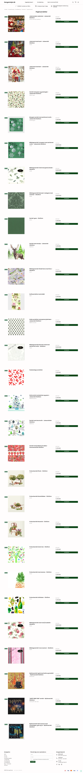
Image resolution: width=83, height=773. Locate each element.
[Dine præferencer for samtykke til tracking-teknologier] (81, 771)
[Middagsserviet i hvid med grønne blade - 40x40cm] (16, 179)
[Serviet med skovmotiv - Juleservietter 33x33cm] (16, 432)
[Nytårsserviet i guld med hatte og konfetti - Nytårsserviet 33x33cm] (16, 684)
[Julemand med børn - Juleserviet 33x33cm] (16, 78)
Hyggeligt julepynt (29, 2)
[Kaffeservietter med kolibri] (16, 305)
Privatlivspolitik (7, 761)
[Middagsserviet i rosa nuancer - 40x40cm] (16, 659)
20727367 (60, 758)
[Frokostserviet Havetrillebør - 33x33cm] (16, 508)
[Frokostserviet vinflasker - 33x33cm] (16, 609)
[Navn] (41, 754)
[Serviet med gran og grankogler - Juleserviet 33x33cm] (16, 103)
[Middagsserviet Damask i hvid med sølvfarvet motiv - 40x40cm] (16, 356)
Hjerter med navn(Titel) (53, 2)
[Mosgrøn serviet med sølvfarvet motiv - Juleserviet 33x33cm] (16, 128)
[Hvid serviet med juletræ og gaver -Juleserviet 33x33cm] (16, 406)
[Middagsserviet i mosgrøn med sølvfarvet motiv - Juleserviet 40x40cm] (16, 154)
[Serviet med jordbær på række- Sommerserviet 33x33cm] (16, 457)
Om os (5, 755)
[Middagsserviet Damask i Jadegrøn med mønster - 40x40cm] (16, 204)
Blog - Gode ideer (7, 763)
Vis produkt (66, 21)
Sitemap (6, 765)
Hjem (5, 754)
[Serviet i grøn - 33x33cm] (16, 230)
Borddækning (40, 2)
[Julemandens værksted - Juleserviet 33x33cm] (16, 27)
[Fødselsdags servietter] (16, 381)
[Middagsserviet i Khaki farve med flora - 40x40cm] (16, 280)
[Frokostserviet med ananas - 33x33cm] (16, 583)
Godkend (33, 761)
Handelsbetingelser (8, 758)
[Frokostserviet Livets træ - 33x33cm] (16, 558)
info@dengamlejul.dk (62, 762)
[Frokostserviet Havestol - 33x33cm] (16, 533)
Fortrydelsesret (7, 762)
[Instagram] (61, 764)
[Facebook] (56, 764)
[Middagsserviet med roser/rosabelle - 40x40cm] (16, 634)
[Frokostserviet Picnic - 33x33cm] (16, 482)
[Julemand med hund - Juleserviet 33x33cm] (16, 53)
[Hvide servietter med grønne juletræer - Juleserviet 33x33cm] (16, 331)
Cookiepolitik (6, 759)
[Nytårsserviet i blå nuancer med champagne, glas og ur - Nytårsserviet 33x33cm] (16, 735)
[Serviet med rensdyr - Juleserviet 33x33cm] (16, 255)
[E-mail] (41, 756)
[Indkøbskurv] (75, 2)
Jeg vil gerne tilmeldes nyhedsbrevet (40, 759)
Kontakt (5, 756)
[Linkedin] (59, 764)
